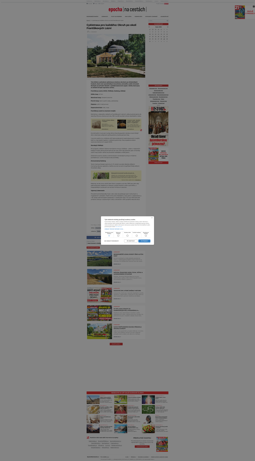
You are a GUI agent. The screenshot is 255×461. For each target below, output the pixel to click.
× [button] (151, 217)
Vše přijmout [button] (144, 241)
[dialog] (127, 230)
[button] (127, 229)
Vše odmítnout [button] (131, 241)
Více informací (118, 226)
